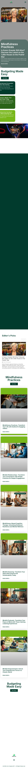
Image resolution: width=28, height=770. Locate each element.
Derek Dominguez (7, 362)
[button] (25, 2)
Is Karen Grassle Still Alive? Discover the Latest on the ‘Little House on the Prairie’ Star (13, 53)
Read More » (6, 431)
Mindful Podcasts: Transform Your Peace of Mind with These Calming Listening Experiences (14, 622)
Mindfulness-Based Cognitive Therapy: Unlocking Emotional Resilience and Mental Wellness (13, 525)
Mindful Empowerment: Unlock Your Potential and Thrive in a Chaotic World (13, 670)
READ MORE (4, 63)
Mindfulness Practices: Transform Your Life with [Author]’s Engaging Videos (14, 426)
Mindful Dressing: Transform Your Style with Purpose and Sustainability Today (14, 573)
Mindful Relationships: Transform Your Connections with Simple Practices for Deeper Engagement (14, 476)
